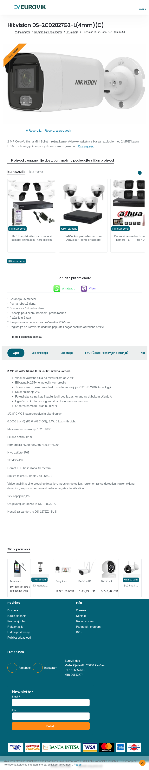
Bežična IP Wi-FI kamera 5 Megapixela (86, 581)
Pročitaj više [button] (86, 146)
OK (142, 762)
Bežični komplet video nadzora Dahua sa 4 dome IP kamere (83, 238)
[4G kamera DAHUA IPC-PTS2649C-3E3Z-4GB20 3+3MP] (40, 567)
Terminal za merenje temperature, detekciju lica (17, 581)
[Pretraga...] (133, 7)
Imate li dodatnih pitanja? (26, 336)
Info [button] (79, 603)
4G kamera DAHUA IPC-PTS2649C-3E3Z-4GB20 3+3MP (40, 585)
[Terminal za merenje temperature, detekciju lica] (17, 569)
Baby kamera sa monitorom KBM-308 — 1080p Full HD (63, 581)
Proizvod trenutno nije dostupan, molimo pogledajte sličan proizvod (62, 161)
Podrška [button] (13, 603)
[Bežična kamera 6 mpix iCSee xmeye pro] (108, 572)
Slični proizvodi (18, 549)
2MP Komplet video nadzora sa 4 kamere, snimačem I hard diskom (31, 238)
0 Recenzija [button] (33, 130)
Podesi (78, 764)
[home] (9, 32)
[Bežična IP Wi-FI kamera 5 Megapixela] (86, 569)
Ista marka (36, 171)
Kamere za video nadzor (48, 32)
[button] (6, 7)
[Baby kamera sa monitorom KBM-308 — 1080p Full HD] (63, 569)
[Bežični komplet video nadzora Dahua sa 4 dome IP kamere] (83, 203)
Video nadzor (22, 32)
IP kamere (72, 32)
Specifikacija (39, 353)
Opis (16, 353)
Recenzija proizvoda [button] (58, 130)
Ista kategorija (16, 171)
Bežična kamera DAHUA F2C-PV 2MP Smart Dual (131, 585)
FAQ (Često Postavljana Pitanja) (106, 353)
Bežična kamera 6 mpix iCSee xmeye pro (108, 581)
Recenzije (67, 353)
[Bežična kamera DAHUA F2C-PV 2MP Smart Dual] (131, 567)
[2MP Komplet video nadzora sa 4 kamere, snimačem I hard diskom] (31, 203)
